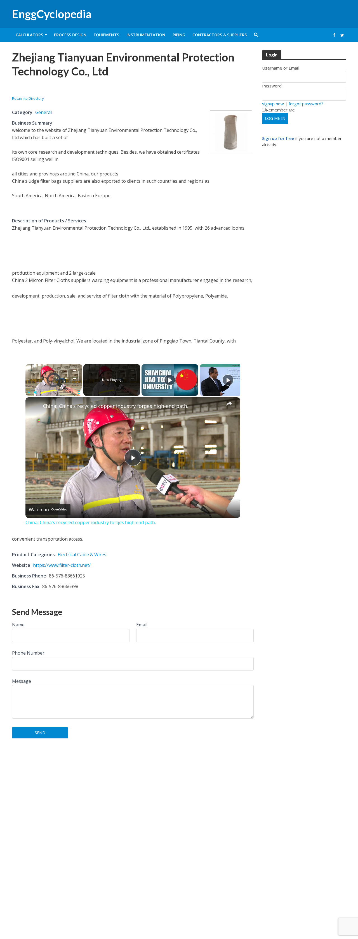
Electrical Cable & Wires (82, 554)
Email (141, 625)
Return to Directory (28, 98)
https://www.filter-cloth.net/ (62, 565)
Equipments (106, 34)
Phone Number (28, 653)
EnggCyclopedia (51, 14)
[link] (34, 406)
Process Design (70, 34)
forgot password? (306, 103)
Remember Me (280, 110)
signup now (273, 103)
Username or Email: (281, 68)
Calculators (29, 34)
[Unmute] (35, 392)
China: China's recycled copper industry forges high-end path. (116, 406)
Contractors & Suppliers (219, 34)
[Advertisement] (77, 88)
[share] (229, 403)
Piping (179, 34)
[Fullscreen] (78, 392)
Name (18, 625)
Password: (272, 86)
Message (21, 681)
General (43, 112)
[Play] (28, 392)
